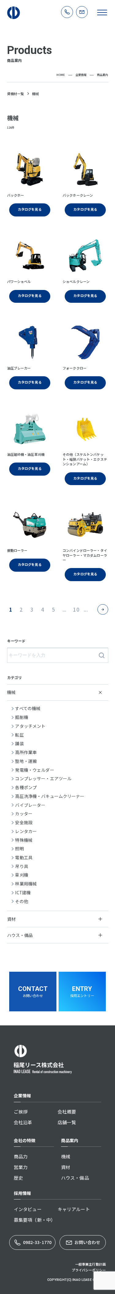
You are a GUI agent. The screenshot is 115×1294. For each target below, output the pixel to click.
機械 (65, 1156)
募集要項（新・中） (35, 1220)
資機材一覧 (15, 93)
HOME (60, 75)
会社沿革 (23, 1122)
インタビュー (28, 1209)
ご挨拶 (21, 1111)
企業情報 (81, 75)
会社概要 (67, 1111)
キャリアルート (74, 1209)
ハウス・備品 (75, 1177)
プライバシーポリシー (89, 1269)
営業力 (21, 1167)
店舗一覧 (67, 1122)
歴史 (18, 1177)
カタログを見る (30, 209)
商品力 (21, 1156)
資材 (65, 1167)
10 (76, 609)
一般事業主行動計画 (90, 1264)
